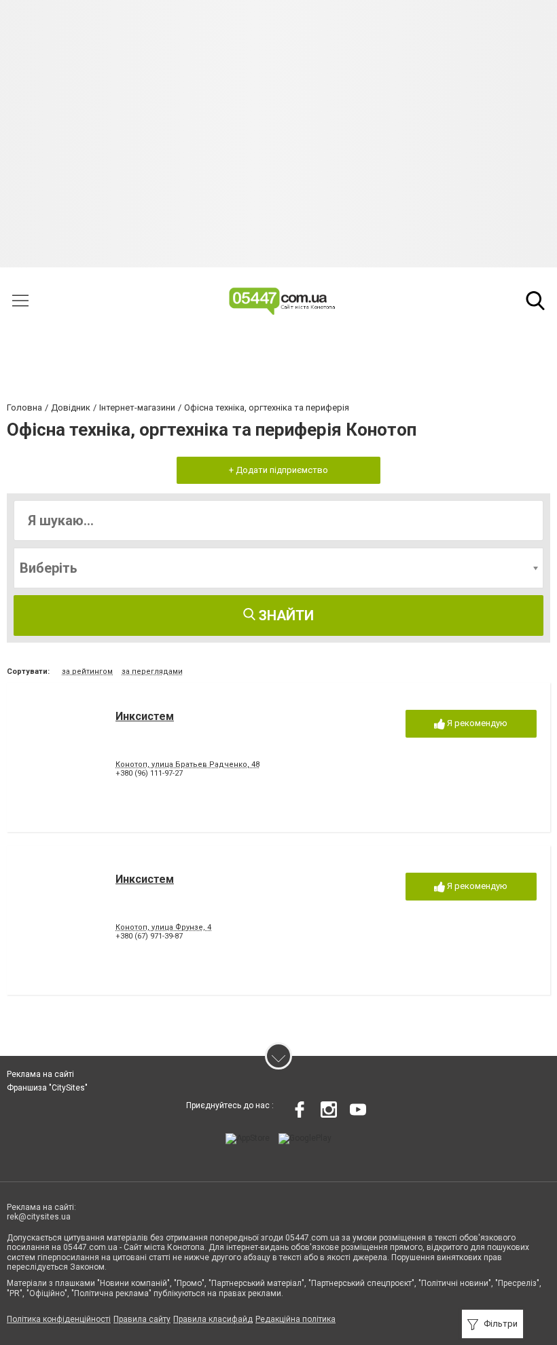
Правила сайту (141, 1319)
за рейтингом (87, 671)
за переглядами (152, 671)
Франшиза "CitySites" (47, 1088)
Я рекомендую (476, 723)
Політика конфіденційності (59, 1319)
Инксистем (144, 716)
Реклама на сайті (40, 1074)
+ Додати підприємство (278, 470)
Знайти (284, 615)
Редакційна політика (295, 1319)
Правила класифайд (213, 1319)
